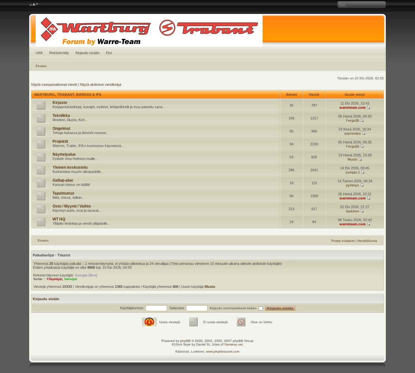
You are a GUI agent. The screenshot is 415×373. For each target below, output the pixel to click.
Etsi (109, 53)
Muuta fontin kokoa (34, 5)
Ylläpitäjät (54, 279)
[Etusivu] (207, 30)
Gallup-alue (63, 180)
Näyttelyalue (64, 154)
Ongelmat (61, 128)
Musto (352, 159)
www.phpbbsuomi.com (222, 351)
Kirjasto (60, 102)
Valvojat (70, 279)
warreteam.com (352, 107)
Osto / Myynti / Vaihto (72, 206)
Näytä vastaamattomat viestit (54, 84)
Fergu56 (352, 120)
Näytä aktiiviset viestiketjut (100, 84)
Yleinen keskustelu (70, 167)
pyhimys (352, 185)
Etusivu (41, 66)
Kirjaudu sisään (88, 53)
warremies (352, 133)
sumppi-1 (352, 172)
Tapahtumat (63, 193)
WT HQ (59, 219)
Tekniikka (61, 115)
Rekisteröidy (59, 53)
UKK (39, 53)
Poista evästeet (343, 241)
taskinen (352, 211)
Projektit (60, 141)
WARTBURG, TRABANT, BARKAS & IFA (67, 94)
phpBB (185, 341)
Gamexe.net (233, 344)
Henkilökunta (367, 241)
